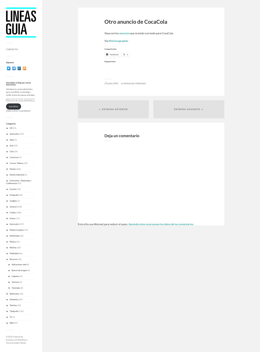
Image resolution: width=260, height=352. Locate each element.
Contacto (12, 49)
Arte (12, 145)
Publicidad (14, 253)
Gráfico (13, 212)
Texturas (15, 282)
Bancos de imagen (19, 270)
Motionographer (118, 40)
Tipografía (14, 311)
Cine (12, 151)
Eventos (13, 189)
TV (11, 317)
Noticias (13, 247)
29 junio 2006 (111, 83)
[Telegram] (14, 68)
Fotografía (14, 195)
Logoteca (16, 276)
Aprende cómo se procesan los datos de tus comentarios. (161, 224)
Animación (14, 134)
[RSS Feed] (24, 68)
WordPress (22, 340)
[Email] (19, 68)
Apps (12, 140)
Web (12, 323)
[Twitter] (9, 68)
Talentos (13, 305)
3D (11, 128)
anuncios (124, 33)
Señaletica (14, 299)
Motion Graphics (17, 230)
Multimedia (14, 236)
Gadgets (13, 201)
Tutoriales (16, 288)
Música (13, 241)
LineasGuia (18, 336)
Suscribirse (13, 106)
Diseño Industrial (17, 175)
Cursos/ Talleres (16, 163)
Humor (13, 218)
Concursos (14, 157)
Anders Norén (20, 343)
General (13, 206)
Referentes (14, 294)
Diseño (13, 169)
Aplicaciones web (19, 264)
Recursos (13, 259)
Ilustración (14, 224)
